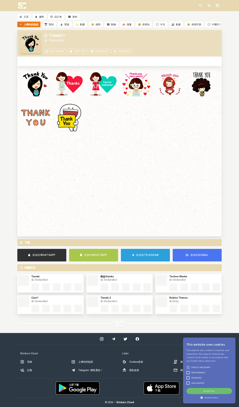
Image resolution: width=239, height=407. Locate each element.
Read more (210, 361)
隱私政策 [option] (134, 370)
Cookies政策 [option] (136, 361)
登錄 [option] (29, 361)
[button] (209, 5)
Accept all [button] (209, 391)
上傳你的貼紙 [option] (85, 361)
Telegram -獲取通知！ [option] (90, 370)
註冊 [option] (29, 370)
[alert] (209, 371)
